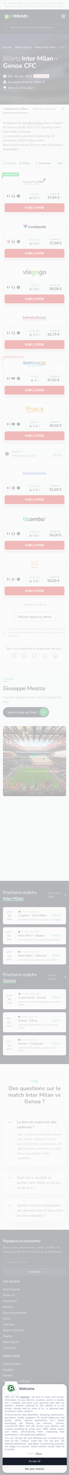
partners (25, 1397)
